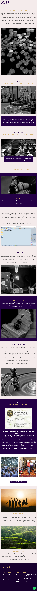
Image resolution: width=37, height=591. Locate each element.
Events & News (3, 579)
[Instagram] (26, 581)
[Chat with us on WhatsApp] (34, 588)
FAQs (9, 574)
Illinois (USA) (17, 574)
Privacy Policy (10, 576)
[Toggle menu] (34, 2)
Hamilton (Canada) (19, 576)
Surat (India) (17, 581)
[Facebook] (24, 581)
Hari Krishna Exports (6, 467)
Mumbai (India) (18, 579)
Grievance (10, 579)
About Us (2, 574)
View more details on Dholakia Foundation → (18, 481)
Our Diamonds (3, 576)
